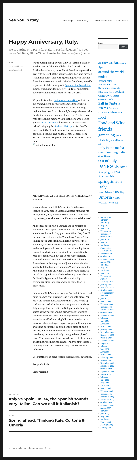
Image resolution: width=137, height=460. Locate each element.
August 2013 (105, 217)
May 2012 (104, 242)
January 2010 (105, 284)
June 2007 (104, 349)
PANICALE (108, 166)
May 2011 (104, 268)
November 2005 (107, 400)
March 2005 (105, 422)
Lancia (101, 153)
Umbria (105, 197)
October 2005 (106, 402)
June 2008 (104, 321)
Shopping (104, 172)
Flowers (116, 112)
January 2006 (106, 394)
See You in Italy (24, 20)
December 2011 (106, 254)
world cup (113, 203)
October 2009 (106, 290)
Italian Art (119, 140)
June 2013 (104, 223)
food (102, 117)
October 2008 (106, 312)
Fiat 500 (112, 108)
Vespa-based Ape (50, 122)
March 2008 (105, 327)
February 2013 (106, 231)
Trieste (108, 192)
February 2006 (106, 391)
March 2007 (105, 355)
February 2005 (106, 425)
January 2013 (105, 234)
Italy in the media (111, 148)
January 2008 (106, 329)
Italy (100, 144)
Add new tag (105, 62)
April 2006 (104, 385)
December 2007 (107, 332)
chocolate (115, 88)
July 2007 (104, 346)
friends (105, 129)
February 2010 (106, 282)
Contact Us (122, 20)
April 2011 (104, 270)
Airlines (120, 62)
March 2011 (105, 273)
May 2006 (104, 383)
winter (103, 202)
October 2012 (106, 237)
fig (118, 108)
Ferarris (103, 107)
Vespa (116, 197)
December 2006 (107, 363)
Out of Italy (107, 161)
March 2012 (105, 248)
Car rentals (104, 88)
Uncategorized (15, 70)
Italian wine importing (66, 100)
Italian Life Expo (64, 126)
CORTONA (105, 95)
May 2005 (104, 416)
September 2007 (107, 341)
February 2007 (106, 357)
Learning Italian (116, 152)
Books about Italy (107, 84)
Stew (11, 62)
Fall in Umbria (109, 103)
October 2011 (105, 256)
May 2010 (104, 279)
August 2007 (105, 343)
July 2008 (104, 318)
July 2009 (104, 296)
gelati (119, 135)
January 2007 (106, 360)
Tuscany (118, 192)
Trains (101, 192)
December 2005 (107, 397)
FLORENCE (103, 112)
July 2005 (104, 411)
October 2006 (106, 369)
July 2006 (104, 377)
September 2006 (107, 371)
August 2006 (105, 374)
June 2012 (104, 239)
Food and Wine (111, 123)
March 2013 (105, 228)
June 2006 (104, 380)
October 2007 (106, 338)
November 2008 (107, 310)
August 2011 (105, 262)
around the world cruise (111, 74)
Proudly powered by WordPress (37, 448)
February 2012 (106, 251)
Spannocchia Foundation (78, 85)
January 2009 (106, 307)
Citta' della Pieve (106, 92)
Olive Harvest (105, 156)
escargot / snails (105, 99)
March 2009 (105, 301)
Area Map (68, 20)
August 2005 (105, 408)
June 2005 (104, 414)
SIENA (115, 172)
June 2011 (104, 265)
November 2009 (107, 287)
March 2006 (105, 388)
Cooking (120, 91)
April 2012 (104, 245)
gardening (106, 135)
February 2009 (106, 304)
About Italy (82, 20)
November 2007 (107, 335)
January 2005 (106, 428)
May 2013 (104, 225)
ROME (123, 167)
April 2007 (104, 352)
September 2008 (107, 315)
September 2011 (107, 259)
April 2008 (104, 324)
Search (101, 43)
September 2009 (107, 293)
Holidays (105, 140)
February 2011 (106, 276)
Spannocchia (106, 176)
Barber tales (105, 81)
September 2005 (107, 405)
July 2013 (104, 220)
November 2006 (107, 366)
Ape (100, 67)
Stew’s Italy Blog (103, 20)
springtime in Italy (110, 184)
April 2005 (104, 419)
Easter (116, 96)
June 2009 (104, 298)
